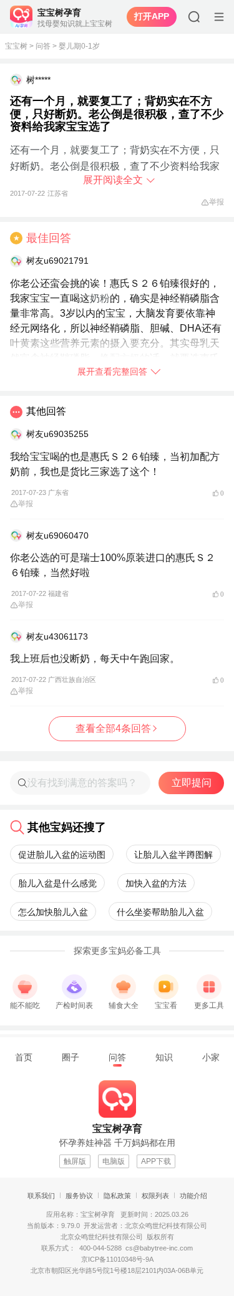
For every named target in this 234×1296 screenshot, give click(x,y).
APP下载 (156, 1161)
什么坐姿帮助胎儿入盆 (160, 912)
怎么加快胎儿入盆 (53, 912)
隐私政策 (117, 1195)
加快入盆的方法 (156, 883)
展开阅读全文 (113, 180)
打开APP (151, 16)
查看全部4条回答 (113, 728)
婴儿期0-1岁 (79, 46)
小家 (211, 1057)
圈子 (70, 1057)
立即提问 (192, 782)
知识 (164, 1057)
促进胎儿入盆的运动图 (61, 855)
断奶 (30, 166)
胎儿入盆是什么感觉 (57, 883)
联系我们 (41, 1195)
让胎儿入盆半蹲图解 (173, 855)
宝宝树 (16, 46)
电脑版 (113, 1161)
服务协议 (79, 1195)
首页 (23, 1057)
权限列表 (155, 1195)
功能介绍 (193, 1195)
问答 (43, 46)
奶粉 (100, 298)
